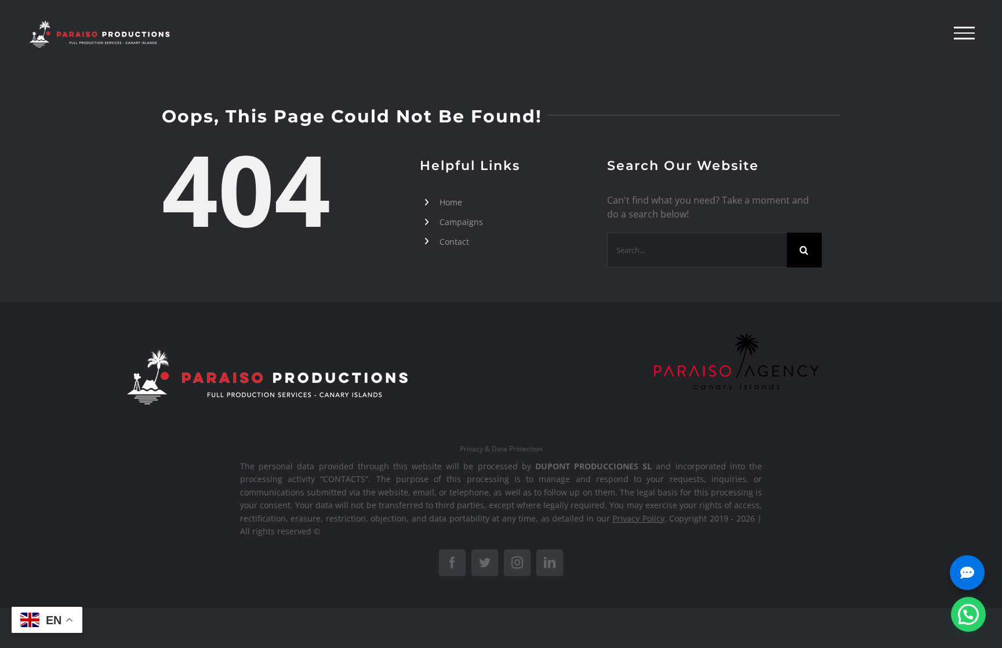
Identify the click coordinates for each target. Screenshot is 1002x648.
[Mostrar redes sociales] (967, 572)
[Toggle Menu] (964, 33)
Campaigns (461, 221)
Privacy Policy (638, 518)
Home (451, 202)
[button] (968, 614)
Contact (454, 241)
